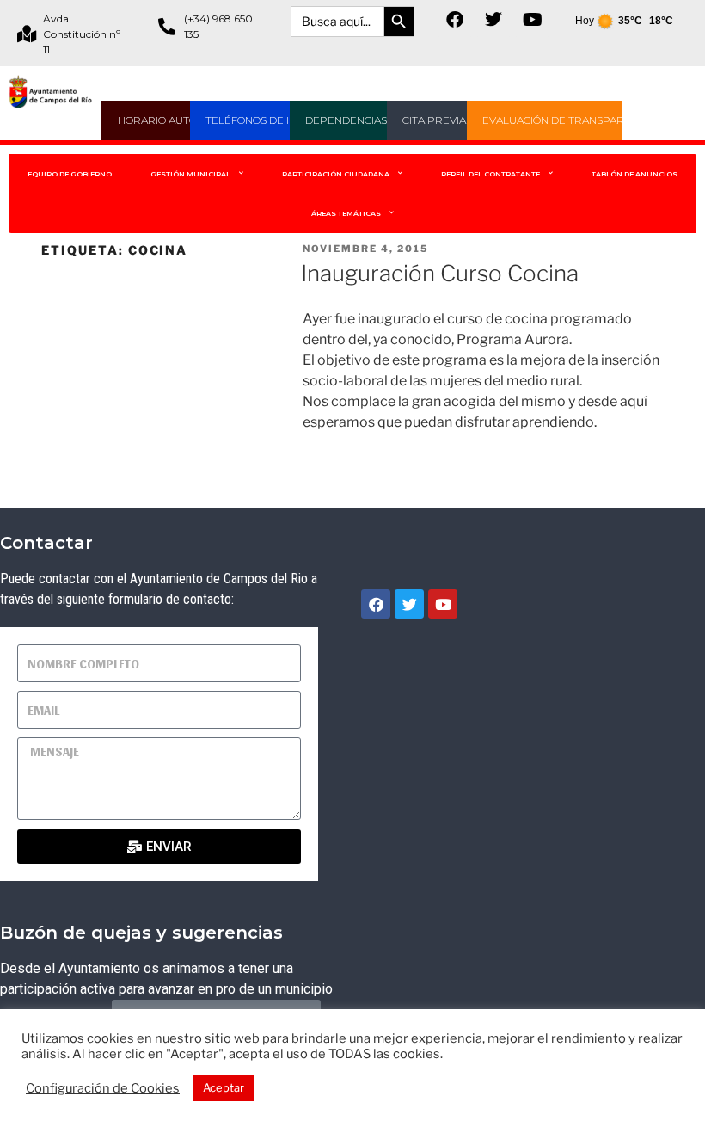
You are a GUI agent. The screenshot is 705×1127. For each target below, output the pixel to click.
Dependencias (346, 120)
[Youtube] (532, 20)
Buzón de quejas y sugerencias (141, 932)
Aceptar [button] (223, 1087)
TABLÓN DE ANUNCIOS (634, 173)
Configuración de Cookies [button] (103, 1088)
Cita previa (434, 120)
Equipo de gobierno (70, 173)
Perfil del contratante (490, 173)
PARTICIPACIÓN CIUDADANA (335, 173)
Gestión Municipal (190, 173)
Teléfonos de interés (267, 120)
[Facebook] (455, 20)
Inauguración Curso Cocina (440, 273)
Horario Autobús (168, 120)
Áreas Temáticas (346, 213)
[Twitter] (493, 20)
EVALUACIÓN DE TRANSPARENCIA (568, 120)
